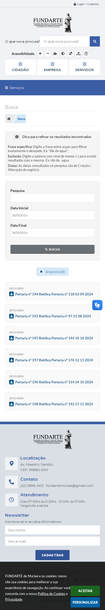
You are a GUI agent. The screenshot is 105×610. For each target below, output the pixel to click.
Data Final (18, 225)
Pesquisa (17, 190)
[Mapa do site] (78, 53)
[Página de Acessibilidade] (86, 53)
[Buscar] (95, 41)
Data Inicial (19, 208)
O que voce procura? (22, 41)
